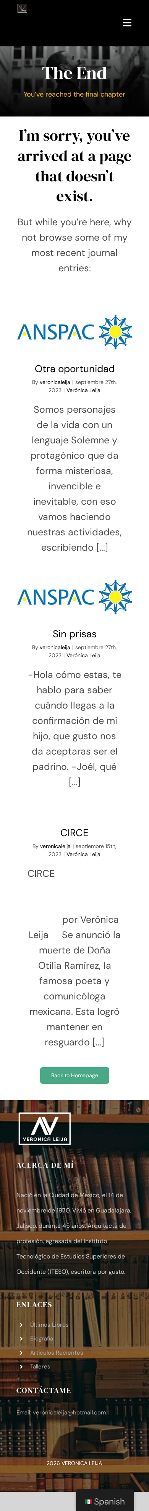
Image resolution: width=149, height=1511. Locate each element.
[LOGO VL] (22, 8)
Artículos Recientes (56, 1353)
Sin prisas (74, 598)
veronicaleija (55, 382)
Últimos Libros (49, 1325)
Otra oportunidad (74, 333)
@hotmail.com (69, 1412)
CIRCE (74, 832)
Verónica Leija (83, 390)
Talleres (40, 1366)
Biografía (41, 1338)
